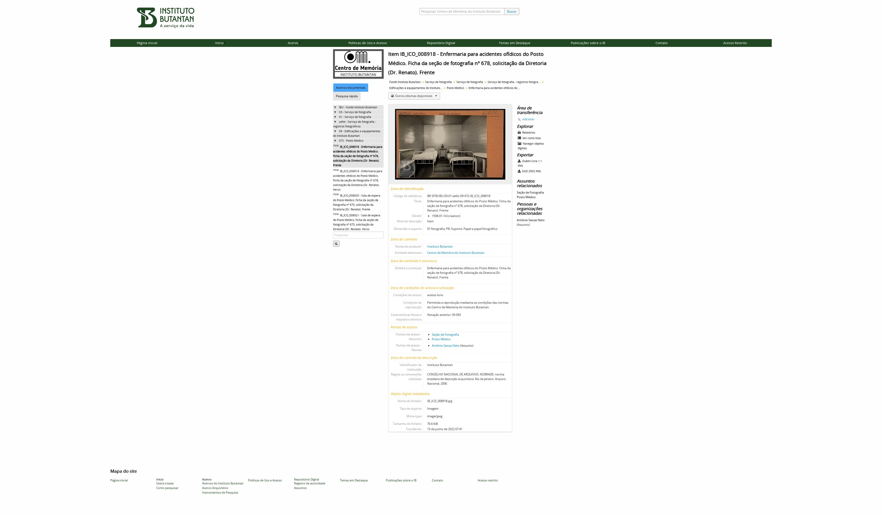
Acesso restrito (488, 480)
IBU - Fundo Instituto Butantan (358, 107)
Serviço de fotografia (438, 82)
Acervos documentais (350, 88)
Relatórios (528, 132)
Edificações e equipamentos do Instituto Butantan (416, 88)
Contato (661, 43)
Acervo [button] (293, 43)
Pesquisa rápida (347, 96)
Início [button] (219, 43)
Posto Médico (455, 88)
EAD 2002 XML (531, 171)
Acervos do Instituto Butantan (222, 483)
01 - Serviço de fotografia (355, 117)
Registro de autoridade (309, 483)
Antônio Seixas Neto (446, 345)
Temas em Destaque (514, 43)
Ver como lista (531, 138)
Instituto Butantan (440, 246)
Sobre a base (165, 483)
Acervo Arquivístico (215, 488)
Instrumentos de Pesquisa (220, 492)
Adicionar (528, 119)
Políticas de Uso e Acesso (367, 43)
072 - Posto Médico (351, 141)
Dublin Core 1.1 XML (530, 163)
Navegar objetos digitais (531, 146)
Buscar (511, 11)
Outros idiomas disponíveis (413, 96)
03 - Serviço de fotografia (355, 112)
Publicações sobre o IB (588, 43)
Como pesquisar (167, 488)
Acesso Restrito (735, 43)
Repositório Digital (441, 43)
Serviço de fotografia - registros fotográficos (515, 82)
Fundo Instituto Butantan (405, 82)
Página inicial (147, 43)
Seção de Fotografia (445, 334)
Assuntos (300, 488)
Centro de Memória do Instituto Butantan (455, 253)
